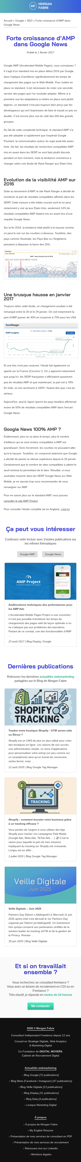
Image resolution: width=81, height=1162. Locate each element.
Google (19, 20)
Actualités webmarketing (41, 1067)
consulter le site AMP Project (21, 500)
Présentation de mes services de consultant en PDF (41, 1136)
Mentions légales (41, 1154)
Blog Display (31, 1092)
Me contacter (40, 1006)
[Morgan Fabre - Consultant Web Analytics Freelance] (40, 7)
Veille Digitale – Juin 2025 (24, 908)
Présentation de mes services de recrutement (41, 1142)
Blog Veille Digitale (31, 1086)
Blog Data (32, 1098)
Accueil (8, 20)
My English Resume (41, 1130)
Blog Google (31, 1074)
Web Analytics (58, 1041)
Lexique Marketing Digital (41, 1104)
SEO (29, 20)
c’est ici (65, 509)
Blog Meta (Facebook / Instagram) (31, 1080)
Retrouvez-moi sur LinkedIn (41, 1148)
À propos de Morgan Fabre (41, 1124)
